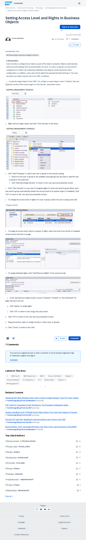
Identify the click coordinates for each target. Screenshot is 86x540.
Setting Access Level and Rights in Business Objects (42, 20)
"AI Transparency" (28, 380)
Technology (39, 8)
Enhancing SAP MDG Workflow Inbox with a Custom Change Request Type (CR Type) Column (42, 398)
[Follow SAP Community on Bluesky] (41, 509)
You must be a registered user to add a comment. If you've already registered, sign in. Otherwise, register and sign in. (42, 354)
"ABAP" (42, 376)
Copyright (21, 522)
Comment (14, 360)
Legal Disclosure (64, 522)
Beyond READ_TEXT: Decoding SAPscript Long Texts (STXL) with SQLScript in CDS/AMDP (41, 427)
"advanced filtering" (12, 380)
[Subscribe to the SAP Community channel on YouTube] (45, 509)
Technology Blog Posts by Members (56, 8)
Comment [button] (74, 338)
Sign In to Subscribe (70, 27)
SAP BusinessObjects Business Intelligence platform (22, 55)
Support (64, 528)
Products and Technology (25, 8)
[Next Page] (44, 387)
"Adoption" (68, 376)
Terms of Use (64, 516)
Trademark (21, 528)
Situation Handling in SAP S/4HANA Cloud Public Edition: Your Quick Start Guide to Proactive (41, 412)
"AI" (39, 380)
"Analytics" (61, 380)
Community (18, 3)
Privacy (21, 516)
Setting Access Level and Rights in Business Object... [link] (23, 10)
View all (8, 496)
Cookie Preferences (21, 535)
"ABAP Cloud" (15, 376)
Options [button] (61, 31)
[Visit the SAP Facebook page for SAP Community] (37, 509)
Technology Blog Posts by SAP (19, 408)
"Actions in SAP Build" (54, 376)
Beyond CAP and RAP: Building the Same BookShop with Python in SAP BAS (35, 420)
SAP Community (10, 8)
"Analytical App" (49, 380)
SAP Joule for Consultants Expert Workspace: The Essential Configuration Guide (36, 405)
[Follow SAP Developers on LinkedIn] (49, 509)
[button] (70, 45)
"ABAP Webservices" (29, 376)
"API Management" (12, 383)
